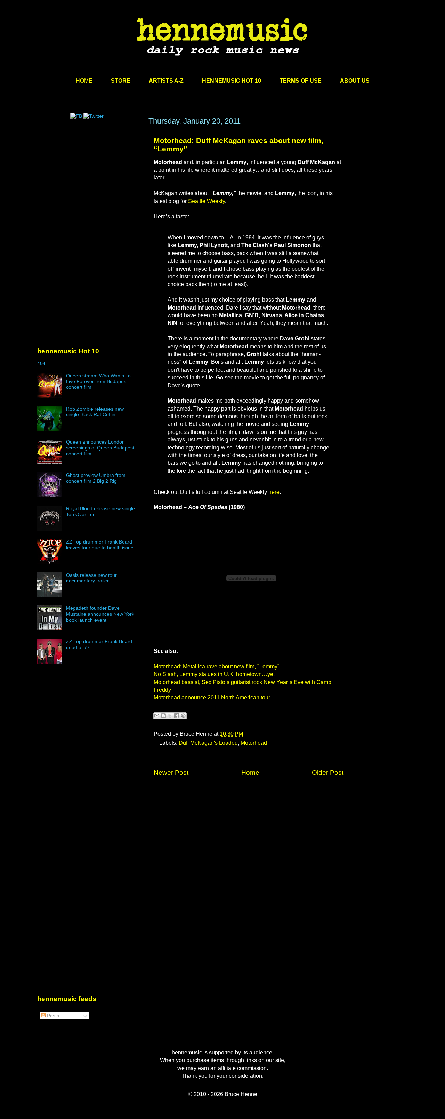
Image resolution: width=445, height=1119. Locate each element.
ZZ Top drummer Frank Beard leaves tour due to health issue (100, 544)
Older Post (327, 772)
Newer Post (171, 772)
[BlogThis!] (163, 715)
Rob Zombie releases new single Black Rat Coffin (95, 412)
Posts (52, 1015)
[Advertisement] (89, 183)
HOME (84, 81)
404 (41, 363)
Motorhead (254, 743)
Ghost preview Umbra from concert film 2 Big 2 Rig (96, 478)
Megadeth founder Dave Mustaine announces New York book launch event (100, 614)
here (274, 492)
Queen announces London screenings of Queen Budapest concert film (100, 447)
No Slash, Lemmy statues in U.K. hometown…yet (214, 674)
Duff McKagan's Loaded (208, 743)
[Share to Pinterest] (183, 715)
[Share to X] (170, 715)
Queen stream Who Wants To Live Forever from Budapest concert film (98, 381)
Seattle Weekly (206, 201)
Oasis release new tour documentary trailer (91, 578)
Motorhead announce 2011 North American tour (212, 697)
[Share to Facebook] (176, 715)
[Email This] (156, 715)
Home (250, 772)
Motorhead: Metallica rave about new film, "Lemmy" (217, 667)
